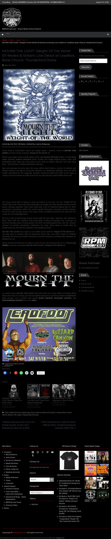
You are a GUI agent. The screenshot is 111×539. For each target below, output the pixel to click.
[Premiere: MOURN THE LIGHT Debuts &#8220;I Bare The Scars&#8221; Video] (13, 390)
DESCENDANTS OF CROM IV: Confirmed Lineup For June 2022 (69, 483)
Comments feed (87, 287)
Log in (83, 280)
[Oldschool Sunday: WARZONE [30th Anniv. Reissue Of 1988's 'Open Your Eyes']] (91, 457)
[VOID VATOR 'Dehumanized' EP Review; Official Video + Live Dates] (91, 470)
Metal (4, 415)
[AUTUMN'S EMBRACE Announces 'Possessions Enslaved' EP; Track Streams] (103, 470)
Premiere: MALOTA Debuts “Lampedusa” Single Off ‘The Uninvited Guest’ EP (70, 519)
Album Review (15, 413)
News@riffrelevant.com (39, 467)
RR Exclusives (11, 454)
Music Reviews (12, 463)
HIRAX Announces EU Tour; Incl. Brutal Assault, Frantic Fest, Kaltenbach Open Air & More (18, 425)
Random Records (13, 472)
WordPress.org (87, 291)
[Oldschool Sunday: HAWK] (103, 457)
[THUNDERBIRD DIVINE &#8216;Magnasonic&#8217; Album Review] (63, 390)
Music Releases (12, 477)
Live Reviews (11, 466)
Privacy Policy (11, 505)
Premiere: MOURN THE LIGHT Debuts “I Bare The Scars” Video (12, 400)
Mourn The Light (15, 415)
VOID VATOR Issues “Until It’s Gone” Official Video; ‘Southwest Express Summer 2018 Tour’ (58, 425)
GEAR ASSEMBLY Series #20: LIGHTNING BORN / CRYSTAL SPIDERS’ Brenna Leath (48, 2)
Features (7, 452)
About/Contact (10, 486)
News (6, 475)
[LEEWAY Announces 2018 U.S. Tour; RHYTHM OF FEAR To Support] (91, 496)
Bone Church (36, 413)
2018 (7, 413)
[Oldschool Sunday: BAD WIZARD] (91, 483)
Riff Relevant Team (13, 502)
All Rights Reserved (8, 365)
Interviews (10, 457)
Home (6, 508)
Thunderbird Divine (30, 415)
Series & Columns (13, 460)
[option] (39, 2)
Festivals (9, 483)
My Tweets (83, 150)
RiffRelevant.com (20, 533)
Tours (8, 480)
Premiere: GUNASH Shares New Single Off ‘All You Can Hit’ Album (70, 491)
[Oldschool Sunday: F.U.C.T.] (103, 483)
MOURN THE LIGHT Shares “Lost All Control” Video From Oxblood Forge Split (38, 400)
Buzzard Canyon (49, 413)
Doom (69, 413)
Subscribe (86, 67)
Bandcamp (26, 413)
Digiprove (60, 538)
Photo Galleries (12, 469)
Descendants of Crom (90, 268)
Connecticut (61, 413)
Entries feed (86, 284)
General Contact (12, 489)
